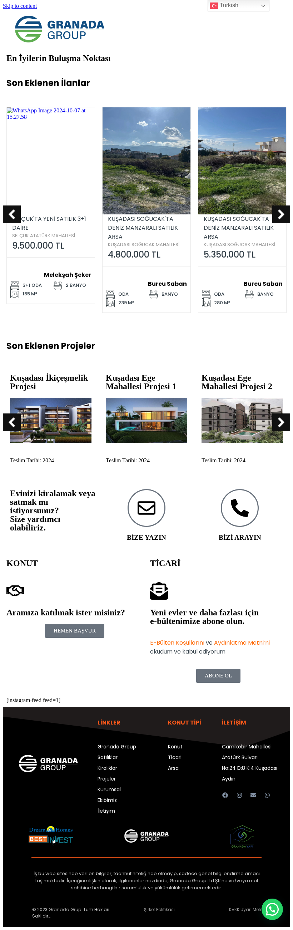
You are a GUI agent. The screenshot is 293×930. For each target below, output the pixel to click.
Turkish (228, 5)
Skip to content (20, 6)
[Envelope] (253, 795)
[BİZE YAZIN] (146, 508)
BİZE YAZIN (146, 537)
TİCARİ (165, 563)
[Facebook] (225, 795)
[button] (12, 214)
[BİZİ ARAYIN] (240, 508)
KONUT (22, 563)
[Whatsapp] (267, 795)
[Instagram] (239, 795)
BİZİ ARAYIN (240, 537)
